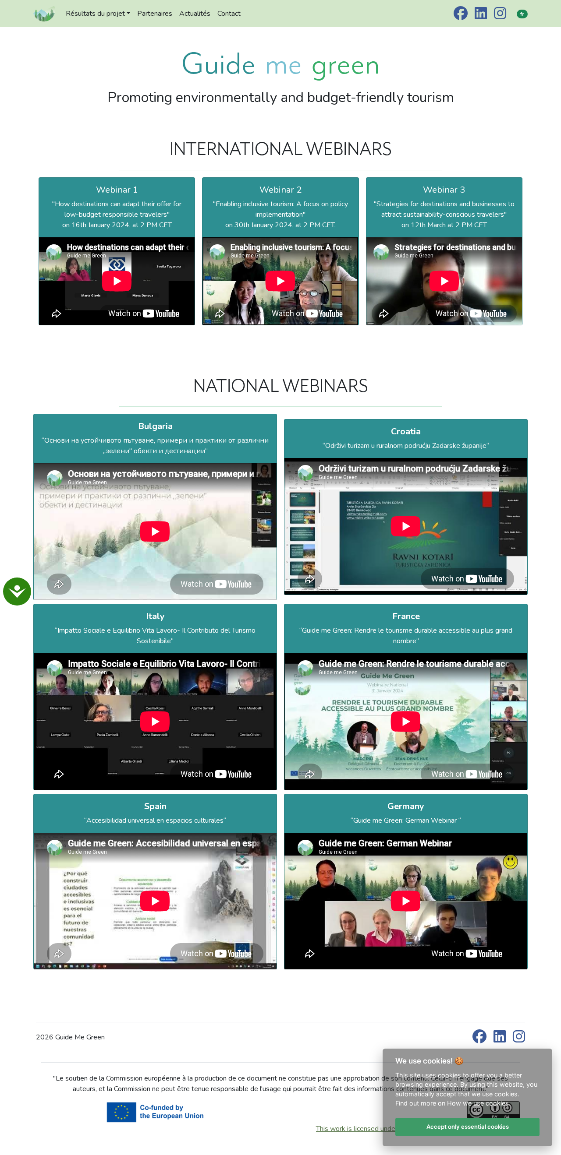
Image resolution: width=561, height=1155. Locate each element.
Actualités (194, 13)
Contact (229, 13)
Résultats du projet (95, 13)
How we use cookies (478, 1103)
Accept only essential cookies (467, 1126)
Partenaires (154, 13)
